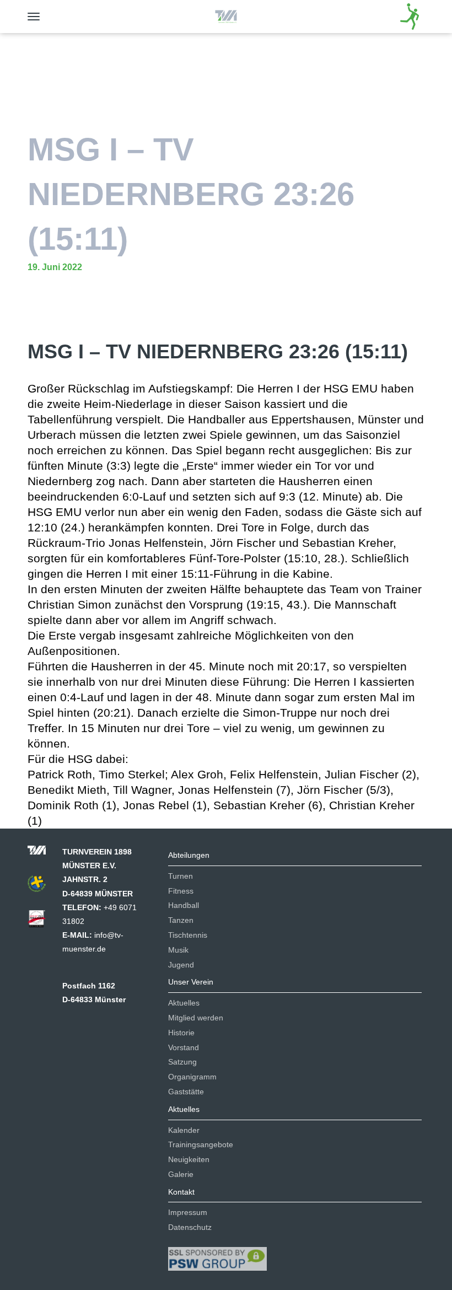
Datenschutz (190, 1227)
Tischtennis (187, 935)
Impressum (187, 1212)
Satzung (182, 1061)
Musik (178, 949)
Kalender (184, 1130)
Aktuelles (184, 1002)
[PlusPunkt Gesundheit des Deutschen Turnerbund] (42, 887)
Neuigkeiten (188, 1159)
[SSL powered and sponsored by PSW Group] (217, 1254)
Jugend (181, 964)
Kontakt (181, 1191)
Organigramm (192, 1076)
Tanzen (180, 920)
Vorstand (183, 1047)
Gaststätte (186, 1091)
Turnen (180, 876)
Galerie (180, 1174)
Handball (183, 905)
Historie (181, 1032)
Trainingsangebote (200, 1144)
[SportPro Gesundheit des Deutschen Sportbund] (42, 922)
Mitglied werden (195, 1017)
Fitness (180, 890)
